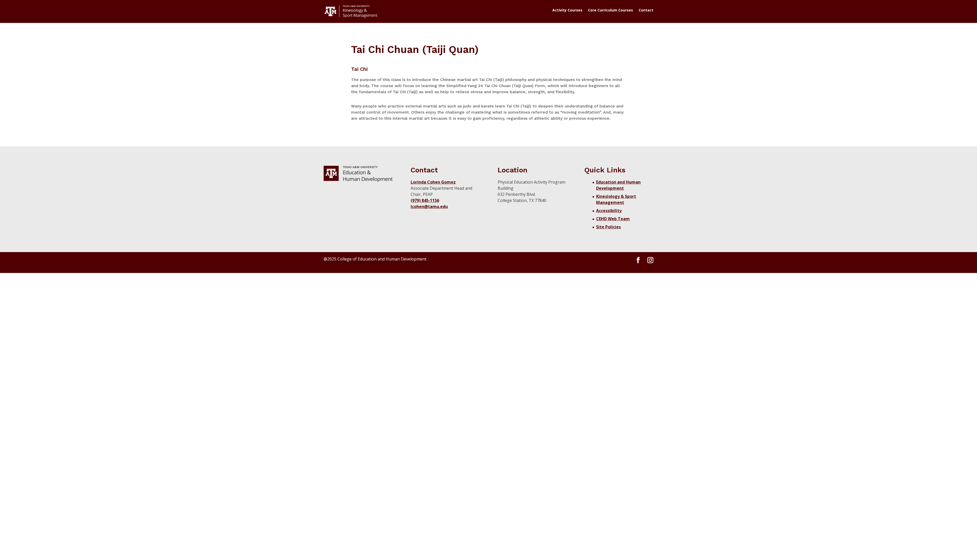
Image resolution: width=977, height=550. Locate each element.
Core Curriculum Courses (610, 10)
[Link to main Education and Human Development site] (358, 173)
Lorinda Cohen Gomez (433, 182)
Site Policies (608, 227)
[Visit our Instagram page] (650, 260)
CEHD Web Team (613, 219)
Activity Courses (567, 10)
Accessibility (609, 210)
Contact (646, 10)
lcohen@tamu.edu (429, 206)
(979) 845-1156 (425, 200)
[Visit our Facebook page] (638, 260)
